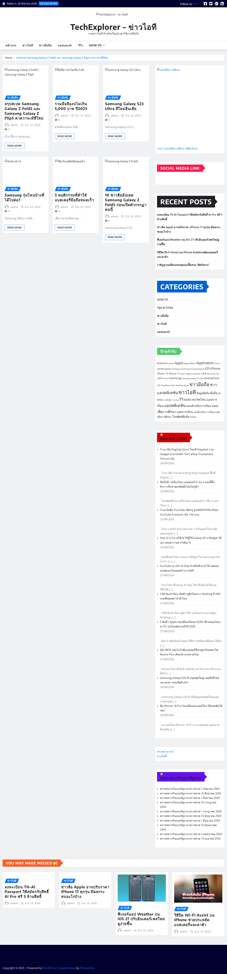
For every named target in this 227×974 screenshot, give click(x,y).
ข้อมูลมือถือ (202, 393)
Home (8, 57)
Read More (14, 145)
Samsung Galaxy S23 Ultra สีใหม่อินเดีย (124, 106)
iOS (207, 368)
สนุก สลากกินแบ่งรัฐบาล (180, 778)
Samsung (175, 378)
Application (205, 362)
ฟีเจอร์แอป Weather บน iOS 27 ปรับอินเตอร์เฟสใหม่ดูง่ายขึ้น (141, 919)
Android (170, 363)
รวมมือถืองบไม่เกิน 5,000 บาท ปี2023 (71, 106)
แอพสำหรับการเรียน (203, 412)
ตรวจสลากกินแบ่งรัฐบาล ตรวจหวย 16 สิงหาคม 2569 (190, 793)
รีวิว (80, 45)
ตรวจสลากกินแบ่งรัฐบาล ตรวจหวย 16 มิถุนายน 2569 (190, 816)
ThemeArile (87, 968)
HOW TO (96, 45)
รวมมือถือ (167, 400)
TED (158, 385)
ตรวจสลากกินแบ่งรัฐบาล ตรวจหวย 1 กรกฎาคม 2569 (191, 811)
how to (201, 368)
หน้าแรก (10, 45)
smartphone (211, 378)
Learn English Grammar (190, 374)
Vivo (173, 385)
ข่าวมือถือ (45, 45)
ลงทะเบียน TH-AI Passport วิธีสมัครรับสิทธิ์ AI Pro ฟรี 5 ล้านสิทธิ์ (27, 892)
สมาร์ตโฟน (199, 399)
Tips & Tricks (165, 307)
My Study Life (213, 374)
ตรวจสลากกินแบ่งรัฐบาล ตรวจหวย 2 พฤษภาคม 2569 (191, 834)
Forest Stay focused (188, 369)
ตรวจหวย (162, 751)
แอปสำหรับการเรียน (198, 406)
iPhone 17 (174, 373)
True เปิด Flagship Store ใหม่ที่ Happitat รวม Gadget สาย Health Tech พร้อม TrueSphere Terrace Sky (187, 454)
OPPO (160, 378)
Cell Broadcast (164, 368)
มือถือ (214, 393)
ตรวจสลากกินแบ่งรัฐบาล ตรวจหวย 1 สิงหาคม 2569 (190, 798)
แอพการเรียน (185, 412)
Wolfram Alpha (182, 385)
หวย (171, 751)
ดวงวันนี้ (162, 756)
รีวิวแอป (185, 399)
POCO (166, 378)
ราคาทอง (175, 400)
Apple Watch (190, 363)
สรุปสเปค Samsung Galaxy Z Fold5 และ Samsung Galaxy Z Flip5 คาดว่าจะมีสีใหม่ (62, 57)
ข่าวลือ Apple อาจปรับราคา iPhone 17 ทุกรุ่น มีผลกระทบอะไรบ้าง (85, 892)
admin (14, 125)
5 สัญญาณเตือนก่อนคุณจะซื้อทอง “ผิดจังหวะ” (183, 265)
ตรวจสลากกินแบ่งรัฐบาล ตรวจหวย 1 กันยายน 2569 (190, 789)
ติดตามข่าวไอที (173, 438)
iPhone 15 (162, 373)
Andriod (161, 363)
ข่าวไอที (27, 45)
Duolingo (176, 369)
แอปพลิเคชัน (175, 405)
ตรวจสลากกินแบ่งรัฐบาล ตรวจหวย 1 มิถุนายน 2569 (190, 820)
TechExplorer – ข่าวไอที (113, 26)
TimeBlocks (166, 385)
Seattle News (67, 968)
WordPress (50, 968)
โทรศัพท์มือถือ (180, 417)
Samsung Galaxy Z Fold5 (192, 378)
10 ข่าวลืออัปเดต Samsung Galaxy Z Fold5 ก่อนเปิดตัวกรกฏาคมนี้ (126, 202)
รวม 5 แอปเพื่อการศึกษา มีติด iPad (177, 148)
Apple (179, 363)
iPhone (215, 368)
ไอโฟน (193, 417)
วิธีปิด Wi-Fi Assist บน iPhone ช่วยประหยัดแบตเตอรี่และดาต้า (194, 920)
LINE (203, 373)
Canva (217, 363)
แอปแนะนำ (65, 45)
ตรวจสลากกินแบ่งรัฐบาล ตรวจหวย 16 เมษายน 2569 (190, 838)
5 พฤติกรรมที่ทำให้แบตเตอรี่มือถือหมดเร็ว (74, 197)
